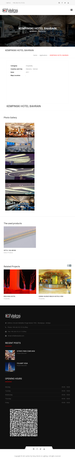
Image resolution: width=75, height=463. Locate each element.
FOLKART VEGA (22, 363)
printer (28, 456)
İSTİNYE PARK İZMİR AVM (26, 351)
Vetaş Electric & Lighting (40, 456)
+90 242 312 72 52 (19, 3)
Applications (43, 55)
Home (35, 55)
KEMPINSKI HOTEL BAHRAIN (59, 55)
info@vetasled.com (18, 336)
